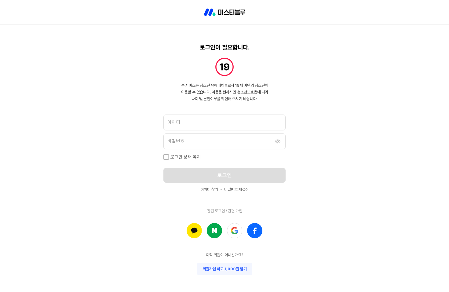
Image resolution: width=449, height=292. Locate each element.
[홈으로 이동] (224, 12)
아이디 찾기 (209, 189)
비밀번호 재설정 (236, 189)
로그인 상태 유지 (185, 157)
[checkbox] (166, 157)
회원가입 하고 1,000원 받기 (225, 269)
